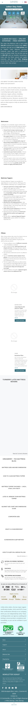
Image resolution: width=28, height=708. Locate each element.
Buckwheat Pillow (19, 355)
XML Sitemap (20, 701)
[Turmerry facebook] (2, 688)
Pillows (3, 233)
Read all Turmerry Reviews (20, 453)
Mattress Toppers (6, 178)
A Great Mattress (7, 388)
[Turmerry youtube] (12, 688)
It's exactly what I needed (10, 434)
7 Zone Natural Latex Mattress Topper (20, 307)
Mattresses (4, 121)
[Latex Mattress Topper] (7, 313)
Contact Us (14, 696)
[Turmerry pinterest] (9, 688)
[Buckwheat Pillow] (7, 362)
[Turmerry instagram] (6, 688)
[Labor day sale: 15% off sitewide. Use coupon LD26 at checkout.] (14, 16)
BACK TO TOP (14, 704)
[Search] (23, 2)
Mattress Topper (18, 304)
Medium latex (6, 412)
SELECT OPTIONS (20, 320)
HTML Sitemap (10, 701)
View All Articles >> (22, 556)
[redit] (16, 688)
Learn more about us (6, 106)
